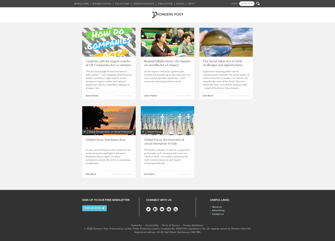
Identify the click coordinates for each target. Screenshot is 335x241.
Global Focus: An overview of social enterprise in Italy (164, 142)
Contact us (218, 214)
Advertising (218, 210)
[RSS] (175, 209)
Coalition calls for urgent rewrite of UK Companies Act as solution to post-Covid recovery (108, 65)
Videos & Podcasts (143, 4)
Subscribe (136, 225)
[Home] (167, 14)
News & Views (81, 4)
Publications (165, 4)
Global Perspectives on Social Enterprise (110, 131)
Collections (122, 4)
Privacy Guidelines (193, 225)
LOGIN (234, 3)
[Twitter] (148, 209)
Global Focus (154, 131)
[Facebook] (155, 209)
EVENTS (180, 4)
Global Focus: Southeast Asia (105, 140)
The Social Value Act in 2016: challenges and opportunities (223, 63)
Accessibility (152, 225)
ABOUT (191, 4)
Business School (102, 4)
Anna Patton (92, 95)
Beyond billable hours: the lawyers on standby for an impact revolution (167, 65)
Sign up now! (93, 208)
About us (217, 206)
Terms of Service (171, 225)
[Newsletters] (169, 209)
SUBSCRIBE (246, 3)
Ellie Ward (208, 95)
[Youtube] (162, 209)
